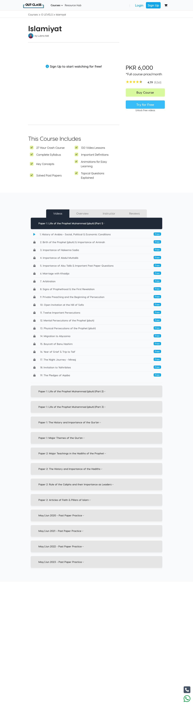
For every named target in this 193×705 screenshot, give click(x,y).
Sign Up (153, 5)
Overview (82, 213)
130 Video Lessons (93, 147)
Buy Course (145, 92)
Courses (56, 5)
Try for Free (145, 104)
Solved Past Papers (49, 175)
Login (139, 5)
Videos (57, 213)
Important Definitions (95, 154)
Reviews (134, 213)
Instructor (109, 213)
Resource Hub (73, 5)
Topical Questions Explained (92, 175)
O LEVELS (47, 14)
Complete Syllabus (48, 154)
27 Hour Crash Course (50, 147)
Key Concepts (45, 164)
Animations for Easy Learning (94, 164)
